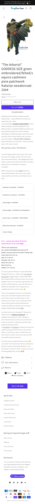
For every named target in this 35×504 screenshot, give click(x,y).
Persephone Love (14, 500)
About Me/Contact (9, 413)
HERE (21, 243)
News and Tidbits (9, 409)
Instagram (16, 327)
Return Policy (8, 438)
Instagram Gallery (9, 401)
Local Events (7, 422)
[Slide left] (13, 60)
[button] (4, 8)
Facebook (6, 327)
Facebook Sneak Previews (11, 405)
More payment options (17, 111)
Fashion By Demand (10, 417)
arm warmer (28, 274)
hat (12, 276)
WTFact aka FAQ (8, 426)
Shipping (3, 96)
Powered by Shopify (23, 500)
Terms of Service (9, 446)
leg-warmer (5, 276)
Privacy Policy (8, 450)
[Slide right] (22, 60)
